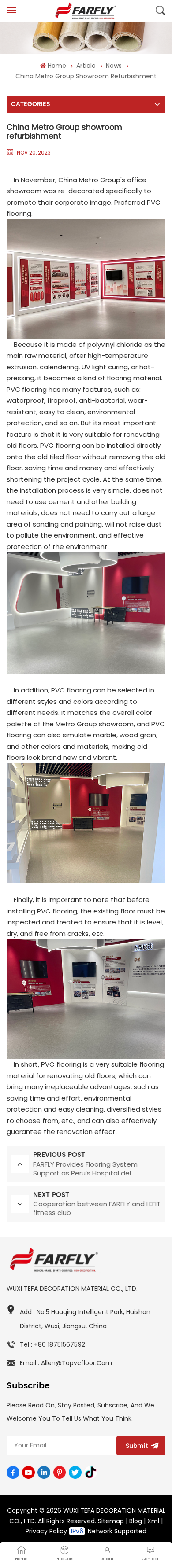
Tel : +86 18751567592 (52, 1344)
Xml (153, 1521)
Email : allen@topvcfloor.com (66, 1363)
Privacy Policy (46, 1531)
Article (86, 65)
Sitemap (111, 1521)
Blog (135, 1521)
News (114, 65)
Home (57, 65)
